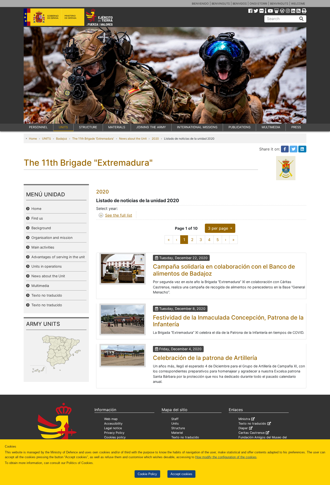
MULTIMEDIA (271, 127)
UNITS (63, 127)
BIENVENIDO (200, 3)
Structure (178, 428)
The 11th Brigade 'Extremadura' (93, 138)
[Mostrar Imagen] (123, 269)
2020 (155, 138)
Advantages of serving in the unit (57, 257)
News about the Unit (133, 138)
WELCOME (298, 3)
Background (40, 228)
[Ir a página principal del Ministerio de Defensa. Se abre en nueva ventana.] (54, 16)
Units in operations (45, 266)
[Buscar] (301, 18)
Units (175, 423)
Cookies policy (115, 437)
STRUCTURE (88, 127)
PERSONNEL (38, 127)
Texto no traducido (45, 295)
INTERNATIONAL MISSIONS (197, 127)
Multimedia (39, 286)
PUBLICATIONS (240, 127)
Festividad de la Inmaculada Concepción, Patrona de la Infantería (228, 321)
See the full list (118, 215)
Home (33, 138)
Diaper (243, 428)
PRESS (296, 127)
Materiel (177, 433)
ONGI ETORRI (258, 3)
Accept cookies (181, 474)
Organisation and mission (50, 237)
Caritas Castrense (251, 433)
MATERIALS (116, 127)
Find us (36, 218)
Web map (111, 419)
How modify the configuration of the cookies (226, 457)
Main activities (41, 247)
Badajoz (61, 138)
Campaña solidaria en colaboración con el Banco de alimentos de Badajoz (224, 270)
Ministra (244, 419)
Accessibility (113, 423)
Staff (175, 419)
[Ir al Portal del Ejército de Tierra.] (105, 16)
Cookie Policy (147, 474)
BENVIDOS (240, 3)
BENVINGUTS (221, 3)
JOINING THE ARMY (151, 127)
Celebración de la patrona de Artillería (205, 357)
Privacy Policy (114, 433)
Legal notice (113, 428)
